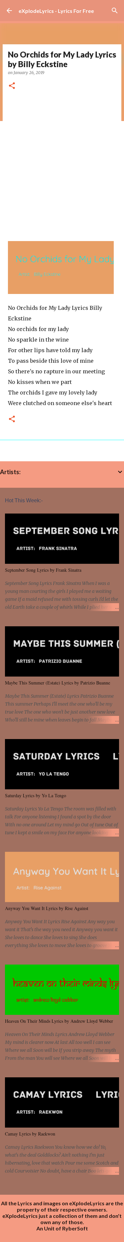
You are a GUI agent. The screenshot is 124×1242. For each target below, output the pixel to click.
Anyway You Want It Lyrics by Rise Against (46, 908)
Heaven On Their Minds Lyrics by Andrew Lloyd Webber (59, 1021)
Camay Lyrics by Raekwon (30, 1134)
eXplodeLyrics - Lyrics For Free (56, 11)
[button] (12, 86)
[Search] (115, 11)
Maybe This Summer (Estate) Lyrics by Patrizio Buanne (57, 683)
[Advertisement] (62, 163)
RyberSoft (75, 1228)
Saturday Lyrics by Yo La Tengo (35, 795)
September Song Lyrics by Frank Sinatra (43, 570)
